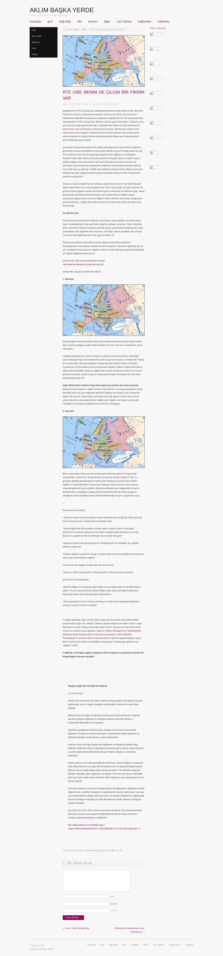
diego (65, 103)
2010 (84, 29)
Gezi (50, 21)
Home (76, 29)
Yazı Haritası (124, 21)
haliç (96, 850)
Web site (114, 910)
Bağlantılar (144, 21)
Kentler (105, 103)
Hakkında (163, 21)
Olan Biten (113, 103)
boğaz (112, 850)
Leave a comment (92, 103)
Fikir (80, 21)
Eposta (114, 903)
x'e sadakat (88, 850)
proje (80, 850)
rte (121, 850)
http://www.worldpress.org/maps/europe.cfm (83, 264)
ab (117, 850)
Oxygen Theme (46, 948)
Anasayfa (35, 21)
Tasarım (92, 21)
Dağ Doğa (65, 21)
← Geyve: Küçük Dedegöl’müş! (76, 928)
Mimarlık (36, 42)
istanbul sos (104, 850)
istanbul (74, 850)
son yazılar (158, 28)
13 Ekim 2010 (76, 103)
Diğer (107, 21)
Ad (112, 896)
